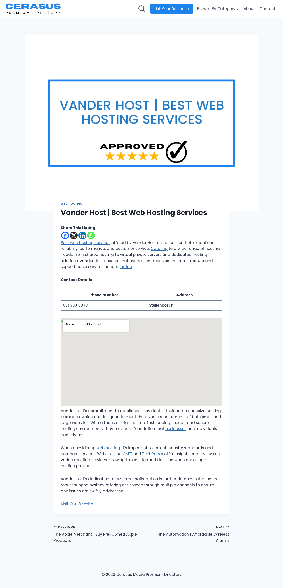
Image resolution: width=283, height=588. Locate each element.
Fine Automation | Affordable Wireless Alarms (193, 534)
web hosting (108, 448)
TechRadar (152, 454)
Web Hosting (71, 204)
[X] (74, 235)
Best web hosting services (85, 242)
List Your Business (171, 8)
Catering (159, 248)
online (126, 266)
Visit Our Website (77, 504)
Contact (267, 8)
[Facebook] (65, 235)
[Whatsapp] (91, 235)
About (249, 8)
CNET (127, 454)
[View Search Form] (141, 9)
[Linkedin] (82, 235)
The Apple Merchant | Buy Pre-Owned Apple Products (95, 534)
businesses (175, 428)
